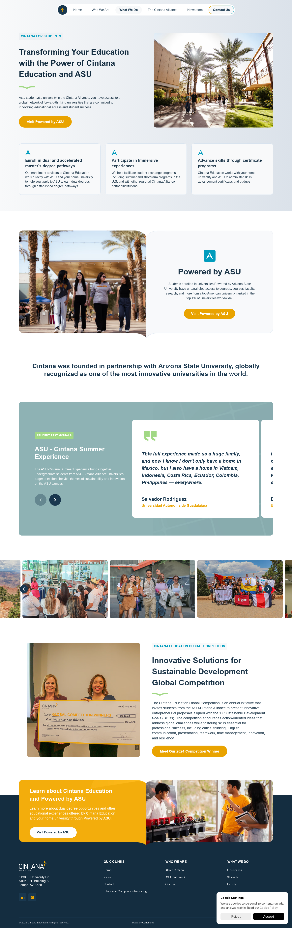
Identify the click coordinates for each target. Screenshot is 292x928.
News (107, 877)
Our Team (171, 884)
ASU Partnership (176, 877)
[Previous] (24, 589)
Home (108, 870)
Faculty (232, 884)
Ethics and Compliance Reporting (125, 891)
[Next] (268, 589)
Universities (234, 870)
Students (233, 877)
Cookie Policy (268, 907)
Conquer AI (148, 922)
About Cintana (174, 870)
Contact (109, 884)
